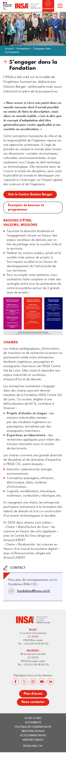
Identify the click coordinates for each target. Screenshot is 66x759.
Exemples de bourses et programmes (26, 207)
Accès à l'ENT (33, 718)
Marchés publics (33, 740)
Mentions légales (33, 731)
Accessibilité (33, 722)
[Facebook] (15, 681)
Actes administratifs (33, 735)
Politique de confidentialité (33, 727)
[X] (24, 681)
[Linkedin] (50, 681)
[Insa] (21, 6)
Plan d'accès (33, 693)
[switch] (60, 6)
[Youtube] (41, 681)
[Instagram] (33, 681)
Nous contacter (33, 702)
